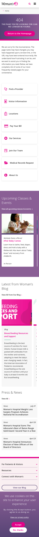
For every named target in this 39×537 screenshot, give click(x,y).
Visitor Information (18, 101)
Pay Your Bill (16, 126)
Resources (6, 470)
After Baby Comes (12, 240)
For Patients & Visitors (12, 464)
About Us (13, 175)
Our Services (15, 138)
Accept (18, 524)
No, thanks (18, 530)
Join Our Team (16, 150)
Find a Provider (16, 89)
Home (7, 11)
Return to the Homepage (19, 33)
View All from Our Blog (11, 295)
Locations (13, 113)
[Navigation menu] (34, 3)
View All (5, 398)
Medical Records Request (22, 163)
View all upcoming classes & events (16, 209)
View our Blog (19, 487)
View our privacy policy (19, 517)
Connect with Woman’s (12, 476)
